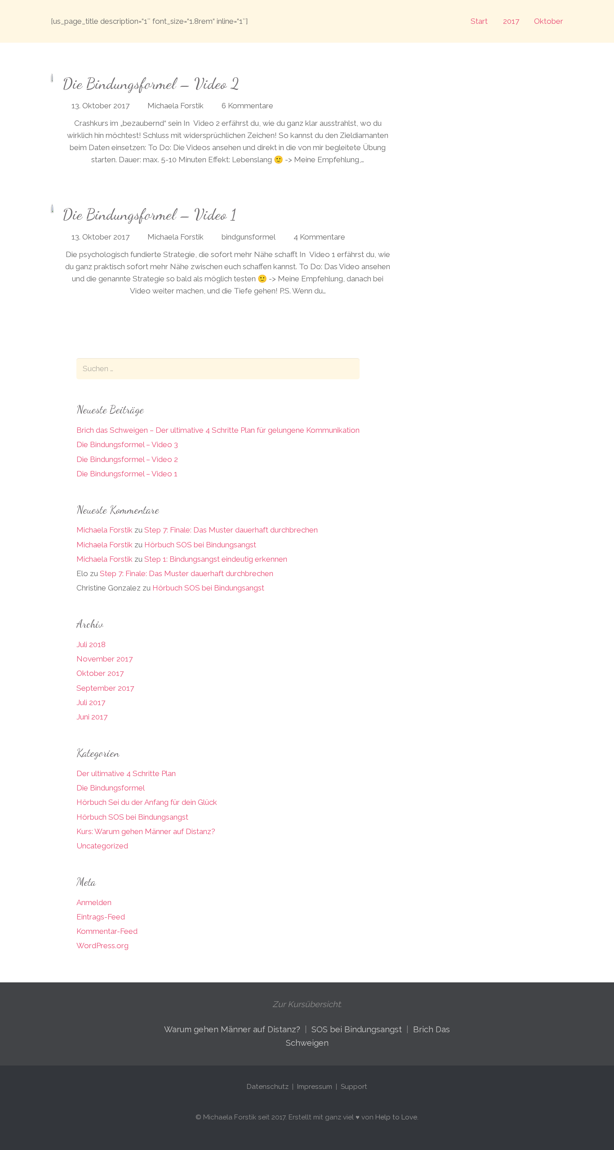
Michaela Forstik (175, 105)
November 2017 (104, 658)
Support (354, 1087)
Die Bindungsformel (110, 787)
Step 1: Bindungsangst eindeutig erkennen (215, 559)
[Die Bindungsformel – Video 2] (52, 79)
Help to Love (396, 1117)
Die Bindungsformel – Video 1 (149, 214)
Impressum (314, 1087)
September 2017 (105, 688)
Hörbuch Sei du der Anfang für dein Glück (146, 802)
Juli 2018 (91, 644)
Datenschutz (268, 1087)
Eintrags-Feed (100, 916)
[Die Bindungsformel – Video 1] (52, 209)
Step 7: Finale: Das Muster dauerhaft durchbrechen (231, 529)
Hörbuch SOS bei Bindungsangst (200, 544)
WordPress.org (102, 945)
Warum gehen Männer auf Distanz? (232, 1029)
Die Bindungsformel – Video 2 (150, 84)
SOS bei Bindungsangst (356, 1029)
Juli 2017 (90, 702)
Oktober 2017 (100, 673)
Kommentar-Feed (107, 931)
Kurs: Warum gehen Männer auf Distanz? (145, 831)
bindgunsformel (249, 236)
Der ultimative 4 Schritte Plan (126, 773)
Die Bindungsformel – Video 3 (127, 444)
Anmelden (93, 902)
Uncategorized (102, 845)
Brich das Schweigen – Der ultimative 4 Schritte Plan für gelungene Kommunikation (218, 430)
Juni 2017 (91, 716)
